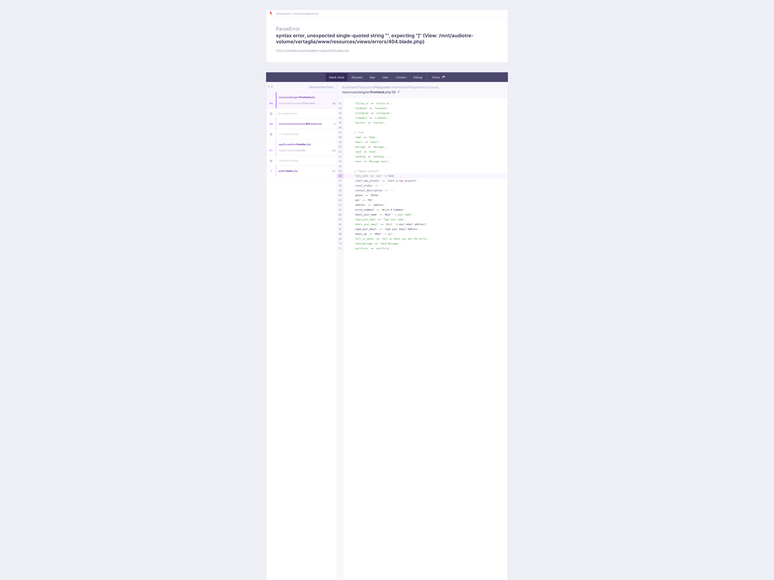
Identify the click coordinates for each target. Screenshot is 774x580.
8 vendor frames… (289, 113)
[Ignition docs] (272, 13)
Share (436, 77)
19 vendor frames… (289, 160)
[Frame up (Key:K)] (268, 87)
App (372, 77)
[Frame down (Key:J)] (272, 87)
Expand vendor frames (321, 86)
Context (401, 77)
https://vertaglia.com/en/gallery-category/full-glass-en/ (312, 50)
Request (357, 77)
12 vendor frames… (289, 134)
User (385, 77)
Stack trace (336, 77)
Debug (417, 77)
